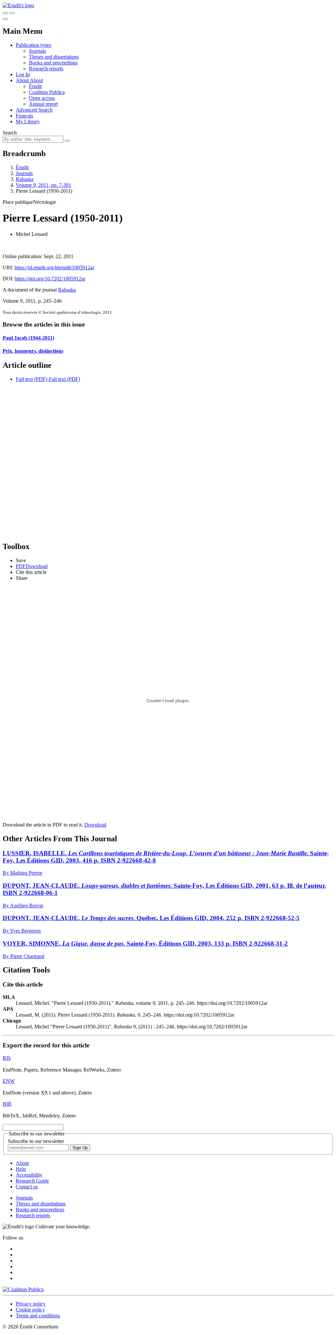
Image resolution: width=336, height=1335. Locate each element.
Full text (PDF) (31, 379)
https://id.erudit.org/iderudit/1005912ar (54, 267)
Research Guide (32, 1181)
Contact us (27, 1186)
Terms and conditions (38, 1315)
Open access (42, 98)
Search (10, 132)
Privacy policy (31, 1304)
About (36, 80)
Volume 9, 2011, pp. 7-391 (43, 185)
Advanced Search (34, 110)
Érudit (35, 86)
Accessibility (29, 1175)
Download (95, 825)
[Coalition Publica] (23, 1289)
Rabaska (24, 179)
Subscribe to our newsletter (36, 1141)
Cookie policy (30, 1309)
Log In (23, 74)
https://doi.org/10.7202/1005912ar (50, 278)
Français (24, 115)
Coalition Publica (47, 92)
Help (21, 1169)
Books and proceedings (53, 62)
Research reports (46, 68)
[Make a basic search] (5, 13)
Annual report (43, 104)
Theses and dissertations (54, 57)
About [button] (23, 80)
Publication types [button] (33, 45)
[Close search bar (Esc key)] (11, 13)
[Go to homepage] (18, 5)
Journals (37, 51)
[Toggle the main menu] (5, 19)
